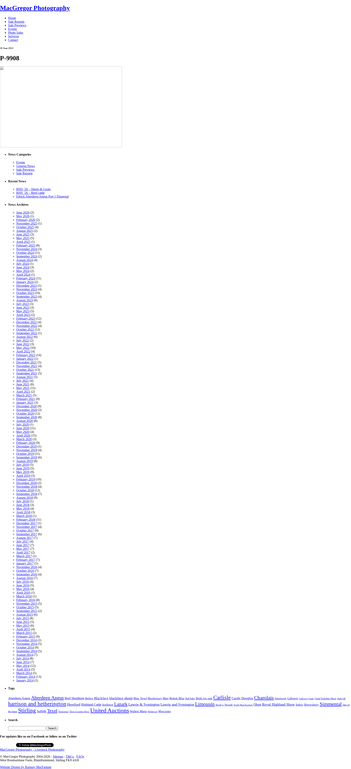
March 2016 (24, 596)
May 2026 (22, 216)
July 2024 (22, 263)
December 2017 (26, 523)
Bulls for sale (204, 698)
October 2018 (25, 490)
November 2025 (26, 223)
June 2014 (22, 662)
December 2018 (26, 483)
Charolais (264, 697)
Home (12, 18)
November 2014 (26, 644)
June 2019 (22, 468)
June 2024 (22, 267)
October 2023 (25, 293)
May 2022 (22, 347)
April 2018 (23, 512)
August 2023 (24, 300)
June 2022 (22, 344)
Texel (52, 710)
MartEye (220, 705)
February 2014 (25, 676)
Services (13, 36)
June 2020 (22, 428)
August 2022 (24, 337)
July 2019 (22, 464)
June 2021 (22, 384)
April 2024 (23, 274)
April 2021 (23, 391)
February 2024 (25, 278)
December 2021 (26, 362)
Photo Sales (15, 32)
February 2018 (25, 519)
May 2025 (22, 238)
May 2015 (22, 625)
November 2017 (26, 527)
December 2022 (26, 322)
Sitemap (58, 756)
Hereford (73, 704)
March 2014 (24, 673)
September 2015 (26, 611)
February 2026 (25, 220)
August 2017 (24, 538)
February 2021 (25, 399)
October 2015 (25, 607)
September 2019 (26, 457)
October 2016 (25, 570)
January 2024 (25, 282)
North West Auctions (243, 705)
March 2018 (24, 516)
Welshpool (152, 711)
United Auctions (109, 710)
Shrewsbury (311, 704)
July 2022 (22, 340)
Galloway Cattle (306, 698)
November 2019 (26, 450)
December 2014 (26, 640)
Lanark (121, 704)
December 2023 (26, 285)
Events (12, 29)
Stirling (27, 710)
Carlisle (222, 697)
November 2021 (26, 366)
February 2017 (25, 559)
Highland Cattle (91, 704)
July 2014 (22, 658)
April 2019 (23, 475)
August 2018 (24, 497)
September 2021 (26, 373)
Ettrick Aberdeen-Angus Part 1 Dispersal (42, 196)
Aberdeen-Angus (19, 698)
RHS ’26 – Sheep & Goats (33, 189)
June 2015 (22, 622)
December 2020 (26, 406)
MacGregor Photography (35, 8)
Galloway (292, 698)
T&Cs (70, 756)
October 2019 (25, 453)
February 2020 (25, 443)
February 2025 (25, 245)
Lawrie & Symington (144, 704)
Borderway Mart (158, 698)
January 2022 (25, 358)
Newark (228, 704)
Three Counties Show (79, 712)
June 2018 (22, 505)
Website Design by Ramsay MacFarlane (25, 767)
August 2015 (24, 614)
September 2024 (26, 256)
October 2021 (25, 369)
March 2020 (24, 439)
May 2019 (22, 472)
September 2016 (26, 574)
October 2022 (25, 329)
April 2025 (23, 241)
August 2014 (24, 655)
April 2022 (23, 351)
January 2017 (25, 563)
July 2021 (22, 380)
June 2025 (22, 234)
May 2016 (22, 589)
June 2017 (22, 545)
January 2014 (25, 680)
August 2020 (24, 421)
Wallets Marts (138, 711)
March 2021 (24, 395)
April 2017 (23, 552)
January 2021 (25, 402)
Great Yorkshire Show (325, 698)
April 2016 (23, 592)
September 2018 (26, 494)
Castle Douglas (242, 698)
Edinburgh (280, 698)
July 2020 (22, 424)
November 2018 (26, 486)
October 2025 (25, 227)
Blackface (101, 698)
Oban (257, 704)
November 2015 (26, 603)
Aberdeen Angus (47, 697)
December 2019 (26, 446)
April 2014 (23, 669)
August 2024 (24, 260)
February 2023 (25, 318)
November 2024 (26, 249)
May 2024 (22, 271)
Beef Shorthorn (74, 698)
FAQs (80, 756)
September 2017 (26, 534)
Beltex (89, 698)
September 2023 (26, 296)
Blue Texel (140, 698)
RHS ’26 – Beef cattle (30, 193)
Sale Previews (17, 25)
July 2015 (22, 618)
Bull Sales (190, 698)
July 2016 (22, 581)
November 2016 (26, 567)
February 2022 (25, 355)
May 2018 (22, 508)
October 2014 (25, 647)
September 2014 (26, 651)
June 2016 (22, 585)
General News (25, 166)
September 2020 (26, 417)
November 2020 (26, 410)
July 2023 (22, 304)
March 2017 (24, 556)
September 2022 (26, 333)
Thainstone (63, 712)
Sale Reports (16, 21)
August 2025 (24, 231)
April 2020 (23, 435)
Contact (13, 40)
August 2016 (24, 578)
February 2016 (25, 600)
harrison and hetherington (37, 704)
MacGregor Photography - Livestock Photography (32, 749)
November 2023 (26, 289)
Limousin (205, 704)
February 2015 (25, 636)
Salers (299, 704)
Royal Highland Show (278, 704)
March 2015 (24, 633)
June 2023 (22, 307)
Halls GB (341, 698)
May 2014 (22, 665)
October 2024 (25, 252)
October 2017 (25, 530)
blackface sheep (121, 698)
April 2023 (23, 315)
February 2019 (25, 479)
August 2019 (24, 461)
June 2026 (22, 212)
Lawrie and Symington (177, 704)
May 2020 (22, 432)
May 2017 (22, 549)
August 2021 (24, 377)
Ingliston (107, 704)
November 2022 (26, 326)
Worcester (164, 711)
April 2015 (23, 629)
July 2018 (22, 501)
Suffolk (41, 711)
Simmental (331, 704)
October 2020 (25, 413)
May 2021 (22, 388)
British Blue (176, 698)
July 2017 (22, 541)
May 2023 (22, 311)
